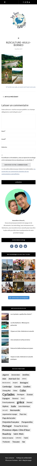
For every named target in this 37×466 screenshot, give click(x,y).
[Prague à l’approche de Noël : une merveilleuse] (7, 276)
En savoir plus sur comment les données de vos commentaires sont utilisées (18, 171)
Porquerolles (27, 422)
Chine (15, 391)
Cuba (23, 390)
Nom (3, 131)
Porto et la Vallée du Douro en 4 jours (22, 348)
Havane (29, 402)
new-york (4, 410)
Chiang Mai (6, 391)
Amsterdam (15, 375)
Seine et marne (7, 438)
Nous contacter (9, 458)
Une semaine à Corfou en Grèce (20, 340)
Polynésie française (10, 422)
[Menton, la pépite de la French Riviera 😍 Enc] (18, 276)
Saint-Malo (18, 434)
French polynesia (8, 402)
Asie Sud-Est (14, 379)
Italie (13, 406)
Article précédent (11, 97)
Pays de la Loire (8, 418)
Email (3, 139)
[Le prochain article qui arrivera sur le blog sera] (29, 276)
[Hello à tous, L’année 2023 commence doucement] (7, 287)
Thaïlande (6, 442)
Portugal (7, 426)
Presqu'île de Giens (21, 426)
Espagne (6, 398)
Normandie (15, 410)
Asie (4, 379)
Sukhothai (18, 438)
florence (15, 398)
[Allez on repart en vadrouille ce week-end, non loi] (29, 264)
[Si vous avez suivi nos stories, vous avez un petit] (7, 264)
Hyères (5, 406)
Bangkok (15, 382)
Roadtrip (6, 434)
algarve (5, 375)
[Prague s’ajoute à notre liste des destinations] (18, 287)
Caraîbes (26, 387)
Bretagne (24, 383)
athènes (24, 378)
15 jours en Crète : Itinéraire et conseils (22, 331)
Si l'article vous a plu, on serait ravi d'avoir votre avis (21, 87)
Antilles (25, 375)
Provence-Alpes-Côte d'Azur (16, 430)
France (22, 398)
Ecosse (30, 394)
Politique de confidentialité (24, 458)
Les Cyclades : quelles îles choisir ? (21, 314)
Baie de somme (6, 382)
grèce (20, 402)
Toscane (16, 442)
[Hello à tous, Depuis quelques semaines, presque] (18, 264)
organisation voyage (9, 414)
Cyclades (8, 394)
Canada (17, 387)
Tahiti (26, 438)
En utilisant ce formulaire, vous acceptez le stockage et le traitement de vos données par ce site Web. (18, 159)
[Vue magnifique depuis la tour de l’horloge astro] (29, 287)
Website (4, 147)
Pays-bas (23, 414)
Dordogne (20, 394)
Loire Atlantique (24, 406)
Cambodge (7, 387)
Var (23, 442)
